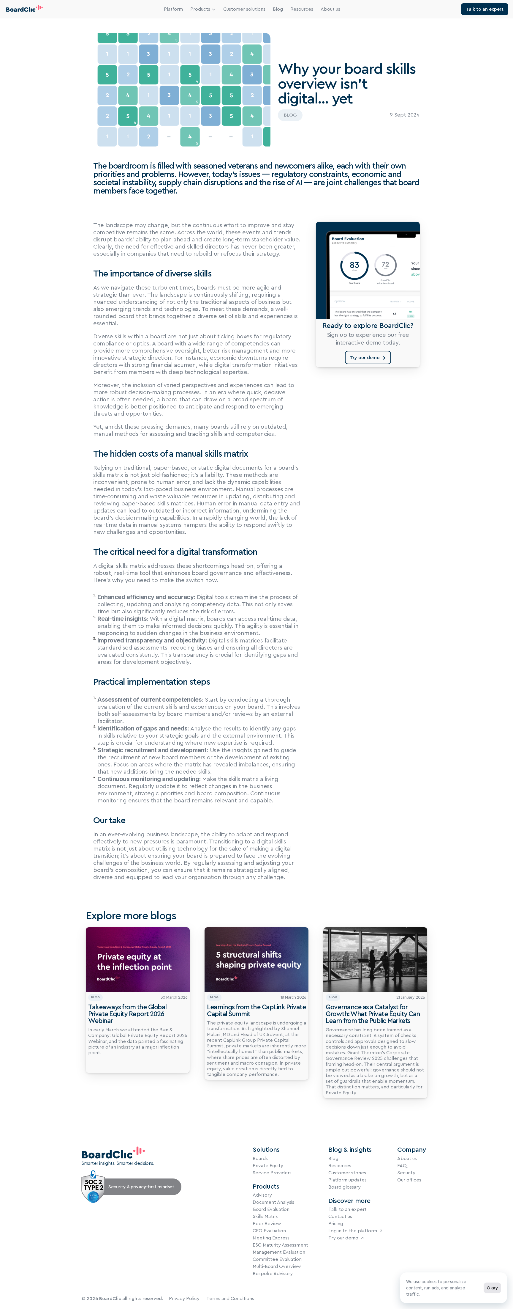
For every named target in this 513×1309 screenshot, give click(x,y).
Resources (301, 9)
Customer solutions (244, 9)
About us (330, 9)
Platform (173, 9)
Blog (278, 9)
